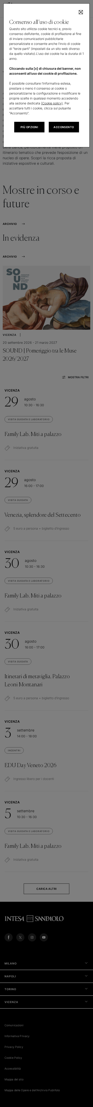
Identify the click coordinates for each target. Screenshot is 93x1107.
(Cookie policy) (52, 103)
